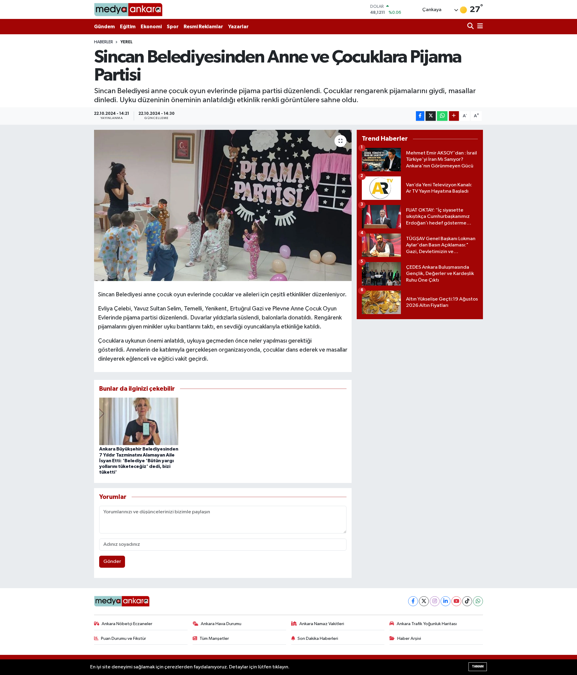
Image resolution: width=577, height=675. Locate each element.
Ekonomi (151, 26)
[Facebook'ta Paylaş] (420, 116)
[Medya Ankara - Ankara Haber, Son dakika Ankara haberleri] (128, 9)
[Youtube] (456, 601)
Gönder (112, 561)
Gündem (104, 26)
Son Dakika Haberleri (318, 638)
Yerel (127, 42)
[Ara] (471, 26)
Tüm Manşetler (214, 638)
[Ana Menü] (479, 26)
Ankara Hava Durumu (221, 624)
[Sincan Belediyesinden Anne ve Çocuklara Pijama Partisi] (223, 205)
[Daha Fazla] (454, 116)
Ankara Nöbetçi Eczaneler (127, 624)
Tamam (478, 666)
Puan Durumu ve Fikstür (123, 638)
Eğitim (128, 26)
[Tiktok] (467, 601)
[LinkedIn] (445, 601)
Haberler (103, 42)
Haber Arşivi (409, 638)
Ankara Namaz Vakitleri (321, 624)
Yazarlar (238, 26)
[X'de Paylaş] (431, 116)
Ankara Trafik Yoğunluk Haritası (427, 624)
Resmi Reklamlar (203, 26)
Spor (173, 26)
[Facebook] (413, 601)
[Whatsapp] (478, 601)
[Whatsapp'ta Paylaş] (442, 116)
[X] (424, 601)
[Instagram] (435, 601)
